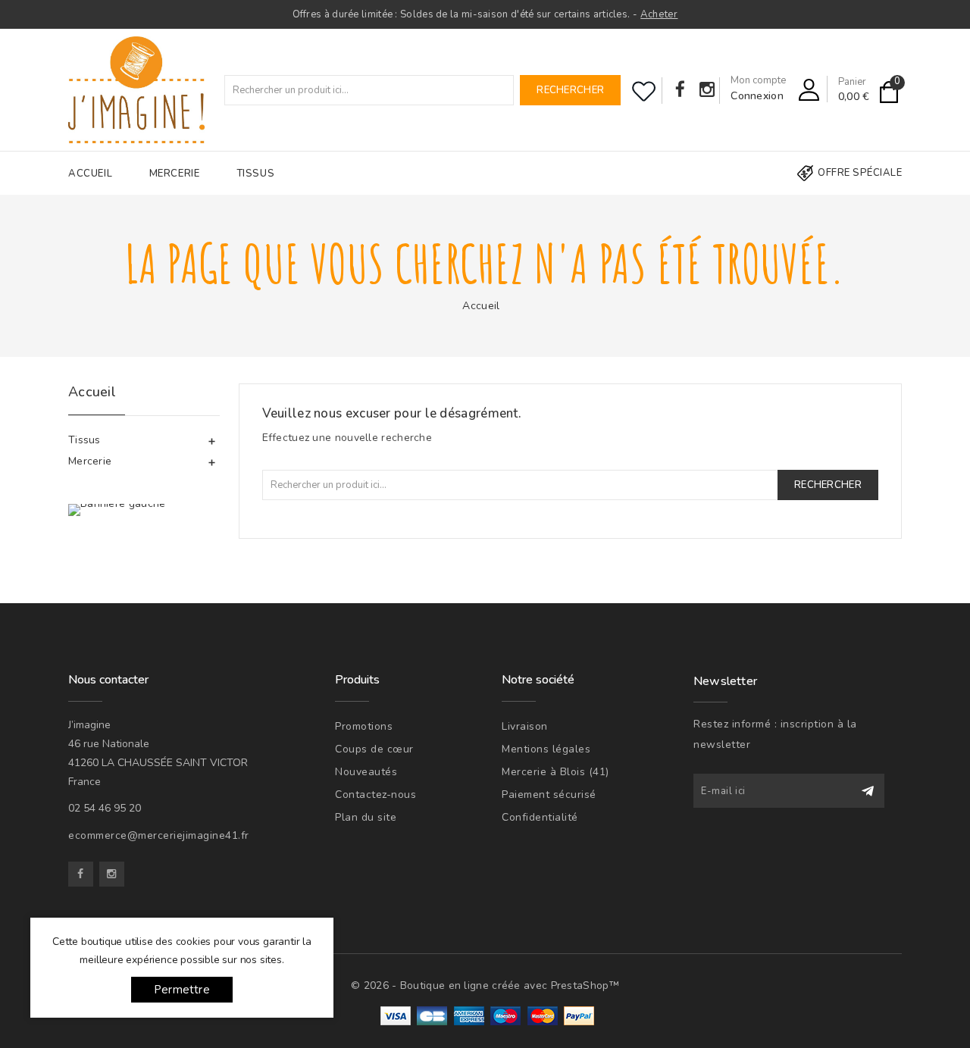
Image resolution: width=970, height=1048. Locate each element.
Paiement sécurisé (549, 794)
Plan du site (365, 817)
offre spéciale (860, 173)
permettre (182, 989)
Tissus (255, 173)
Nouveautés (366, 772)
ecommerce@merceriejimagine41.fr (158, 835)
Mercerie (174, 173)
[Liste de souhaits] (643, 91)
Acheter (658, 14)
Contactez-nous (375, 794)
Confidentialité (540, 817)
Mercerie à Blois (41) (555, 772)
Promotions (364, 726)
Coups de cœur (374, 749)
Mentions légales (546, 749)
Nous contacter (108, 679)
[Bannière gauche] (117, 510)
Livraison (525, 726)
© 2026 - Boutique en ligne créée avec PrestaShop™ (485, 985)
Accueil (90, 173)
